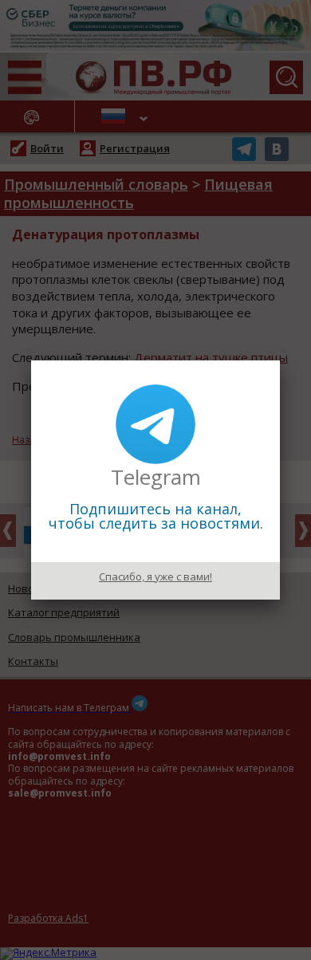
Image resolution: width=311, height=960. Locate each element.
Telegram (156, 476)
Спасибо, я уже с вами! (155, 576)
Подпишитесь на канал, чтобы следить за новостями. (156, 516)
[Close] (280, 360)
